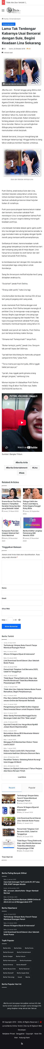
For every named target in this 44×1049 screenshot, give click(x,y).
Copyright (29, 1034)
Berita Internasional (9, 960)
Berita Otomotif (8, 973)
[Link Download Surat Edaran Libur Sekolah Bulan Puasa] (8, 821)
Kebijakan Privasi (8, 1034)
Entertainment (15, 19)
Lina (35, 467)
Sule (22, 473)
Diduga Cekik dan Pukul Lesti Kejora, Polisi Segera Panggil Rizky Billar (32, 504)
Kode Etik (38, 1034)
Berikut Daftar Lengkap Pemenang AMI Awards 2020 (32, 533)
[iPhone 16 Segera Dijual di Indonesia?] (8, 810)
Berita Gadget (8, 956)
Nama (4, 588)
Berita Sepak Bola (23, 973)
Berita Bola (18, 948)
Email (4, 598)
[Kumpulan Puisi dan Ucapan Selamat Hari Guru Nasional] (11, 522)
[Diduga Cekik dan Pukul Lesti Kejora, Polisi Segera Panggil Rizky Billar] (32, 493)
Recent (12, 788)
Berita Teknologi (8, 977)
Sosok (20, 977)
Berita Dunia (29, 948)
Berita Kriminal (8, 965)
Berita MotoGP (21, 965)
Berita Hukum (20, 956)
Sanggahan (20, 1034)
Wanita (27, 977)
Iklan (16, 1038)
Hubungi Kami (24, 1038)
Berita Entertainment (17, 467)
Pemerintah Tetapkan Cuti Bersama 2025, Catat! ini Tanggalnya (28, 831)
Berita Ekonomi (8, 952)
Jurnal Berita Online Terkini (12, 1026)
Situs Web (6, 609)
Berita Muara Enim (9, 969)
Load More (22, 777)
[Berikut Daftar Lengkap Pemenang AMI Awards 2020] (32, 522)
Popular (32, 788)
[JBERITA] (13, 10)
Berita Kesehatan (26, 960)
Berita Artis (22, 462)
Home (5, 19)
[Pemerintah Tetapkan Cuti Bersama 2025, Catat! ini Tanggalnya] (8, 832)
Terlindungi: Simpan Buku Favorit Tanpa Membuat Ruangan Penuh (28, 798)
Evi (5, 49)
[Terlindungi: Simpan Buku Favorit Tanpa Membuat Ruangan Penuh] (8, 798)
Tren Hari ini (7, 857)
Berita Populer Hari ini (11, 984)
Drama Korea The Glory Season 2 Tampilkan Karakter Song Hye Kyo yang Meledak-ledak (11, 504)
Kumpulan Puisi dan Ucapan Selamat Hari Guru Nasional (10, 533)
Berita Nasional (24, 969)
